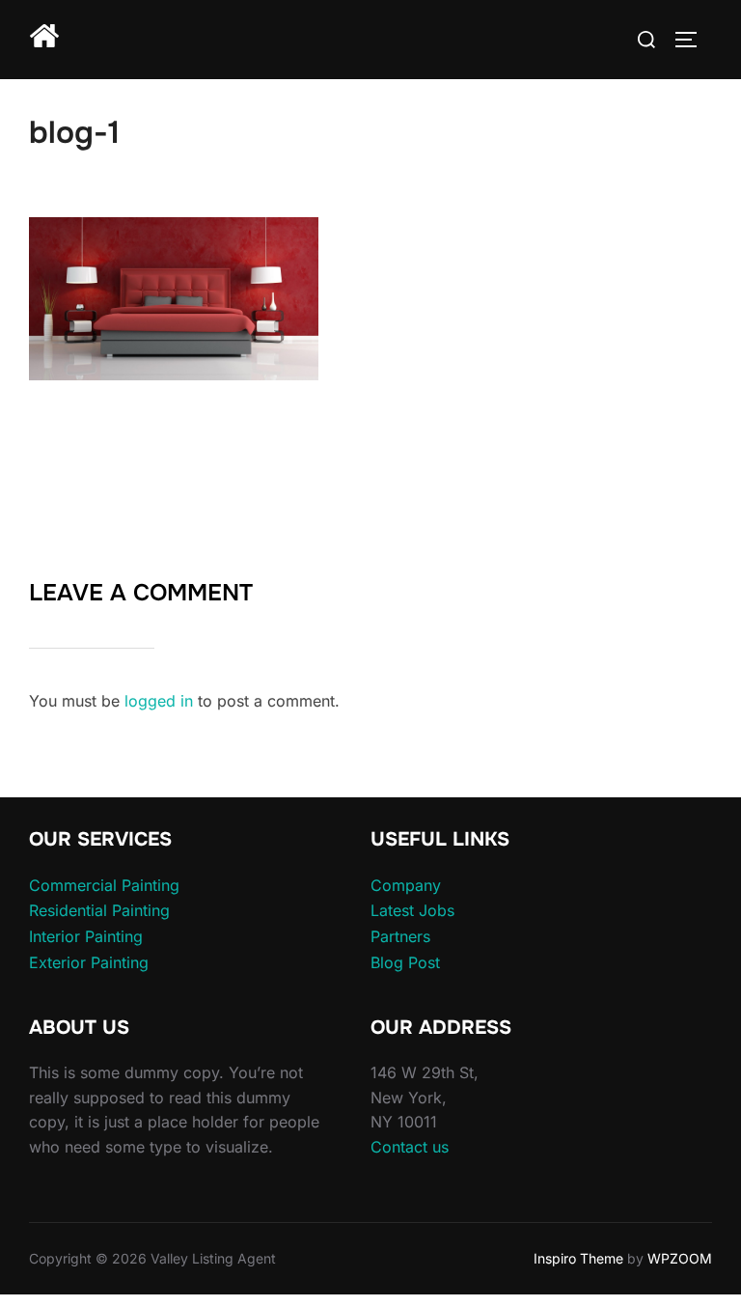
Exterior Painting (89, 962)
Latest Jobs (412, 910)
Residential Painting (99, 910)
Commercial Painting (104, 885)
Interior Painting (86, 936)
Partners (400, 936)
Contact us (409, 1146)
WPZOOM (679, 1258)
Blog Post (405, 962)
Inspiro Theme (578, 1258)
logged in (158, 700)
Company (405, 885)
